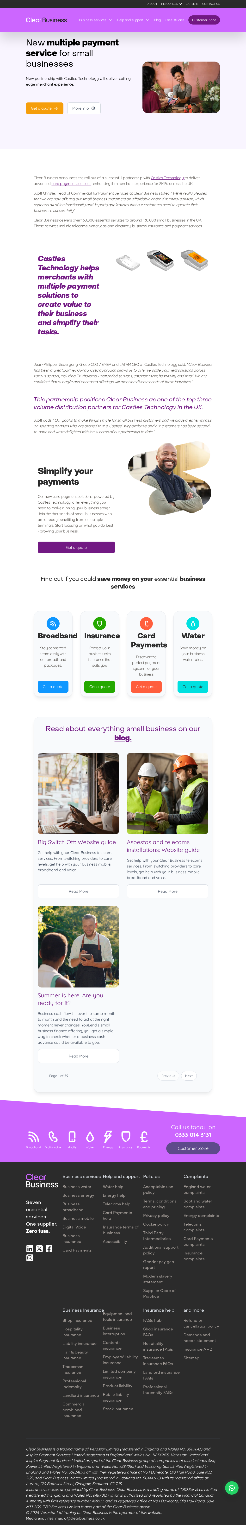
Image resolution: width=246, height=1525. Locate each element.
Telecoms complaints (194, 1227)
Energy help (114, 1196)
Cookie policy (156, 1225)
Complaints (196, 1177)
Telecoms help (116, 1204)
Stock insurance (118, 1409)
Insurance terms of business (121, 1230)
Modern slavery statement (157, 1279)
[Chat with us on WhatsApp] (232, 1488)
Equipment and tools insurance (117, 1317)
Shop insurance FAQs (158, 1332)
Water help (113, 1187)
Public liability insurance (116, 1398)
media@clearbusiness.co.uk (80, 1518)
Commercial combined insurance (74, 1410)
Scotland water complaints (198, 1204)
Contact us (211, 4)
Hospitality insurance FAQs (158, 1347)
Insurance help (158, 1311)
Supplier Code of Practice (159, 1294)
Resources (169, 4)
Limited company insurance (119, 1374)
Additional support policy (160, 1250)
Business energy (78, 1196)
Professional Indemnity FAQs (158, 1390)
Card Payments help (117, 1216)
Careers (192, 4)
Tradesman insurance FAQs (158, 1361)
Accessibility (115, 1242)
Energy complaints (201, 1216)
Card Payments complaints (198, 1242)
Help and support (130, 20)
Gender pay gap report (158, 1265)
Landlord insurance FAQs (161, 1375)
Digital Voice (74, 1227)
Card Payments (77, 1251)
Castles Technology (167, 177)
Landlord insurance (80, 1396)
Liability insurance (79, 1344)
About (152, 4)
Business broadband (73, 1207)
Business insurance (71, 1239)
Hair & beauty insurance (75, 1355)
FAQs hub (152, 1321)
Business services (92, 20)
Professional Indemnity (74, 1384)
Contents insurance (112, 1346)
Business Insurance (83, 1311)
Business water (76, 1187)
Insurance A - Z (198, 1350)
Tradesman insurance (72, 1370)
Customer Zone (204, 20)
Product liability (117, 1386)
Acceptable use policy (158, 1190)
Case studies (174, 20)
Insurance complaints (194, 1256)
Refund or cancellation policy (201, 1324)
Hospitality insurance (72, 1332)
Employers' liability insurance (120, 1360)
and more (194, 1311)
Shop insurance (77, 1321)
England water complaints (197, 1190)
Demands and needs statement (200, 1338)
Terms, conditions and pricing (160, 1204)
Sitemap (191, 1358)
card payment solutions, (71, 183)
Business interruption (114, 1331)
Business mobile (78, 1219)
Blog (157, 20)
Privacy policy (156, 1216)
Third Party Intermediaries (157, 1236)
